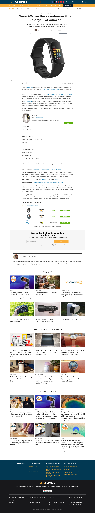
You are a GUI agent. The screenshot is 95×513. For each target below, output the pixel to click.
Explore (60, 5)
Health (27, 5)
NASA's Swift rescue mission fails (43, 8)
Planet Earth (40, 5)
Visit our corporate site (72, 486)
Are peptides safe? (58, 8)
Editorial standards (35, 502)
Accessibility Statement (16, 497)
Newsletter (71, 83)
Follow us (64, 83)
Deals (59, 30)
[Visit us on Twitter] (54, 2)
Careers (11, 502)
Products (43, 13)
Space (46, 5)
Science (33, 5)
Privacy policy (13, 500)
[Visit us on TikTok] (63, 2)
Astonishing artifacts (33, 471)
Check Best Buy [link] (65, 222)
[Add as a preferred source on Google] (47, 491)
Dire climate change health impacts (24, 8)
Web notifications (74, 500)
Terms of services (41, 244)
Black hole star (70, 8)
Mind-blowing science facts (70, 474)
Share (25, 83)
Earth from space (32, 468)
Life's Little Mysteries (33, 466)
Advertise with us (54, 500)
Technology (53, 5)
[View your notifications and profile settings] (82, 2)
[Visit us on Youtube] (59, 2)
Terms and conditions (75, 497)
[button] (47, 210)
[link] (26, 118)
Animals (14, 5)
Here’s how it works (63, 33)
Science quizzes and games (70, 466)
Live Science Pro (80, 8)
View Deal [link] (64, 210)
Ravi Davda (41, 30)
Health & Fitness (50, 13)
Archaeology (21, 5)
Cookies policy (34, 500)
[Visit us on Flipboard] (61, 2)
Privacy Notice (63, 244)
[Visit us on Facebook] (52, 2)
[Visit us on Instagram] (56, 2)
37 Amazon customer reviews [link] (32, 205)
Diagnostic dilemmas (33, 469)
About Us (52, 497)
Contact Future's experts (37, 497)
